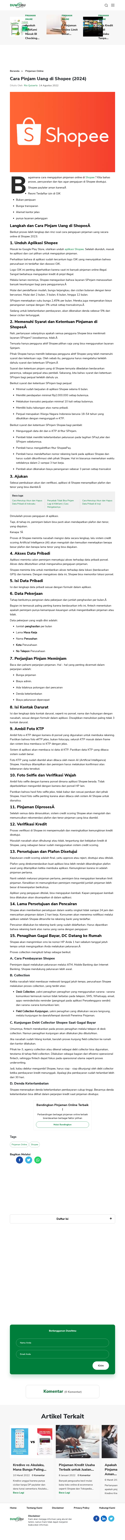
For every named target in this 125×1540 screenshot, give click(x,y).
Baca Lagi (18, 1492)
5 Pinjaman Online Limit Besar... (70, 30)
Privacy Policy (81, 1508)
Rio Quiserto (31, 85)
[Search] (106, 5)
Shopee (90, 177)
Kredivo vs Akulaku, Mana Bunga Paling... (29, 1467)
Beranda (15, 71)
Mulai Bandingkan (62, 1124)
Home (13, 1508)
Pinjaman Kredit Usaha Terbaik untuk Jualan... (77, 1467)
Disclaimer (58, 1508)
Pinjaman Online (30, 17)
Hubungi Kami (107, 1508)
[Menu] (113, 5)
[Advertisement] (65, 55)
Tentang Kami (34, 1508)
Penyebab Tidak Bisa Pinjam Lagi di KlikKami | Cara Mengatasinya (60, 503)
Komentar (38, 1475)
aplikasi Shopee (74, 249)
